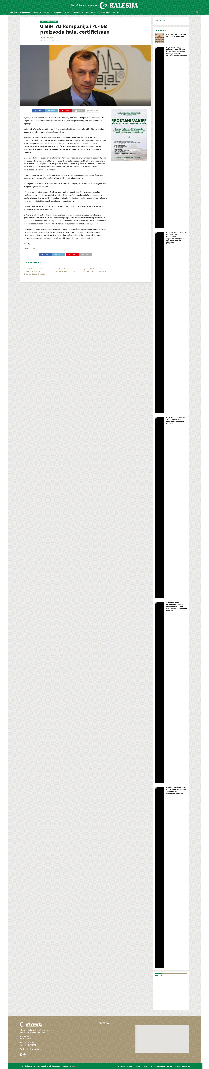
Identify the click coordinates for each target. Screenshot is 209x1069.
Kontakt (117, 12)
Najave (94, 12)
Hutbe (85, 12)
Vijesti (75, 12)
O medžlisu (25, 12)
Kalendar (105, 12)
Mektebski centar (60, 12)
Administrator (50, 37)
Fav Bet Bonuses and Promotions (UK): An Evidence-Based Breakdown (35, 271)
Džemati (37, 12)
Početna (13, 12)
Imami (46, 12)
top (33, 248)
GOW (74, 1066)
